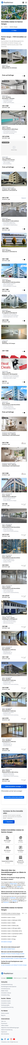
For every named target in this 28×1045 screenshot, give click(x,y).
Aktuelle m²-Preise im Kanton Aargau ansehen (12, 953)
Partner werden (5, 1013)
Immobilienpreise (5, 988)
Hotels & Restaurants (20, 862)
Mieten (6, 27)
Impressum (4, 1031)
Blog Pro (3, 1015)
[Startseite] (1, 26)
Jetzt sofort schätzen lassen (8, 949)
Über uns (3, 1021)
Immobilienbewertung (6, 984)
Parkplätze (21, 851)
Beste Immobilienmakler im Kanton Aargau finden (13, 958)
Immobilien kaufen (6, 1001)
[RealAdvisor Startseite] (7, 2)
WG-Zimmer (7, 851)
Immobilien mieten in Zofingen (9, 936)
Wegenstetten (13, 883)
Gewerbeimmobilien (7, 861)
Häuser (20, 841)
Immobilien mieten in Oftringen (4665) (11, 928)
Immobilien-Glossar (6, 993)
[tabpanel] (14, 928)
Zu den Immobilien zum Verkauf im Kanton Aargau (14, 965)
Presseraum (4, 1023)
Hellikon (19, 886)
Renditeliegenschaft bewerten (8, 986)
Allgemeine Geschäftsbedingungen (10, 1027)
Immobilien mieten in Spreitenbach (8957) (11, 933)
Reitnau (3, 886)
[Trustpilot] (14, 978)
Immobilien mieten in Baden (8, 923)
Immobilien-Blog (5, 995)
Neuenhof (6, 902)
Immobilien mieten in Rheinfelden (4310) (11, 931)
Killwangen (13, 897)
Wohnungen (7, 841)
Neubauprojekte (5, 1005)
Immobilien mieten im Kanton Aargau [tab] (10, 913)
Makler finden (4, 990)
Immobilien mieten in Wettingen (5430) (11, 920)
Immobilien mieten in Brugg (8, 939)
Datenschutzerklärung (6, 1029)
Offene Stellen (4, 1025)
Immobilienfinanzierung (7, 1007)
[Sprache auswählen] (23, 2)
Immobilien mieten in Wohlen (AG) (9, 925)
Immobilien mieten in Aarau (8, 917)
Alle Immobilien (5, 1034)
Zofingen (15, 900)
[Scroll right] (25, 913)
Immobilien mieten (6, 1003)
